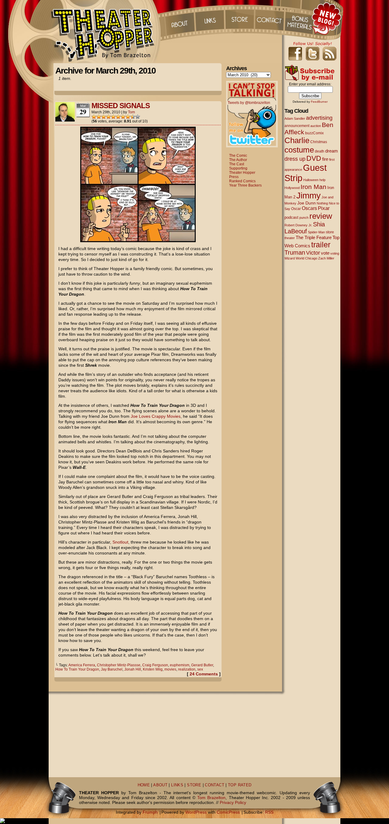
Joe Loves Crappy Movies (156, 416)
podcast (291, 217)
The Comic (238, 155)
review (320, 216)
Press (234, 177)
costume (299, 149)
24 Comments (204, 673)
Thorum (300, 18)
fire (325, 159)
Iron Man (313, 186)
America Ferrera (81, 665)
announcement (296, 126)
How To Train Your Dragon (77, 669)
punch (303, 217)
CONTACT (214, 785)
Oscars (309, 208)
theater (289, 238)
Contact (270, 18)
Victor (313, 252)
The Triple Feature (314, 237)
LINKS (177, 785)
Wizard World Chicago (300, 258)
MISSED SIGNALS (120, 105)
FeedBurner (319, 101)
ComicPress (228, 812)
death (319, 151)
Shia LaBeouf (304, 228)
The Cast (236, 164)
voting (334, 253)
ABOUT (160, 785)
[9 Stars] (132, 116)
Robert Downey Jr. (298, 225)
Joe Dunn (306, 203)
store (330, 232)
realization (186, 669)
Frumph (150, 812)
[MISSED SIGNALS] (138, 240)
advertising (319, 118)
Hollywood (292, 188)
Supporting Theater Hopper (242, 170)
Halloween (310, 180)
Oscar (296, 209)
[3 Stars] (103, 116)
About (179, 18)
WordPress (196, 812)
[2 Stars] (98, 116)
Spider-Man (316, 232)
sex (200, 669)
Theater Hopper (106, 31)
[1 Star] (93, 116)
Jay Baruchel (111, 669)
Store (240, 18)
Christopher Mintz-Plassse (118, 665)
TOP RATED (239, 785)
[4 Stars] (108, 116)
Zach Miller (326, 258)
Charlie (296, 140)
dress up (294, 159)
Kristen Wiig (153, 669)
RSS (269, 812)
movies (170, 669)
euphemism (179, 665)
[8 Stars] (128, 116)
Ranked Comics (242, 181)
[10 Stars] (137, 116)
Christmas (318, 142)
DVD (313, 158)
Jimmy (308, 195)
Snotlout (120, 542)
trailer (320, 244)
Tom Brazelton (211, 797)
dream (331, 151)
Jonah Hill (132, 669)
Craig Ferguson (155, 665)
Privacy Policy (233, 802)
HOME (144, 785)
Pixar (324, 208)
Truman (294, 252)
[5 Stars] (113, 116)
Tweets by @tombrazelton (249, 103)
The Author (238, 160)
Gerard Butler (202, 665)
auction (315, 126)
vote (325, 253)
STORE (194, 785)
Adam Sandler (294, 118)
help (322, 180)
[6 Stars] (118, 116)
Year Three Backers (245, 185)
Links (209, 18)
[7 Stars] (123, 116)
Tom (131, 112)
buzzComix (314, 133)
